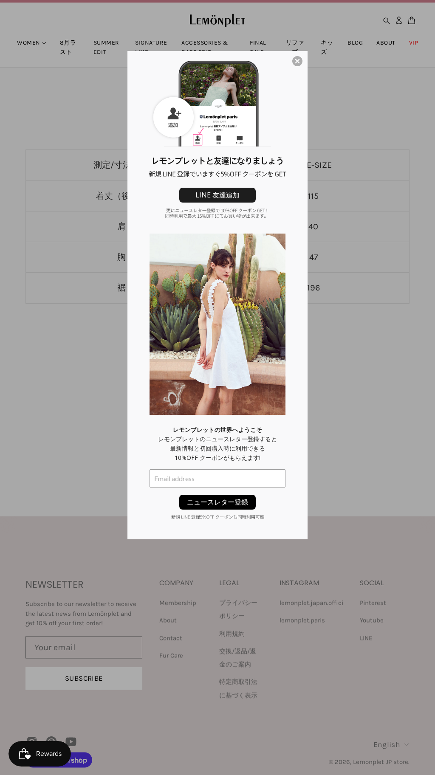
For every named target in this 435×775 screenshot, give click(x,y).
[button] (297, 61)
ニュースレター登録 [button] (217, 502)
